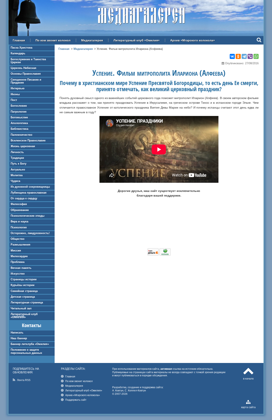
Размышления (20, 244)
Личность (17, 152)
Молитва (17, 175)
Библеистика (19, 128)
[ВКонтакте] (232, 56)
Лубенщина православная (29, 192)
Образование (20, 210)
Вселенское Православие (28, 140)
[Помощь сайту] (159, 254)
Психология (19, 227)
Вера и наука (19, 221)
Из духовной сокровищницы (30, 186)
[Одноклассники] (238, 56)
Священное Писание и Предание (26, 81)
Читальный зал (21, 308)
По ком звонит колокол (53, 40)
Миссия (16, 250)
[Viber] (250, 56)
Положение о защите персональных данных (26, 351)
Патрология (19, 111)
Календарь (18, 53)
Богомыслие (19, 117)
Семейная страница (24, 291)
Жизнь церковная (23, 146)
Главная (19, 40)
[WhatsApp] (256, 56)
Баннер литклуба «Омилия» (30, 344)
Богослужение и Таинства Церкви (28, 61)
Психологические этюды (27, 215)
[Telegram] (244, 56)
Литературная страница (27, 302)
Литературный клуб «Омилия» (136, 40)
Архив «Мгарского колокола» (192, 40)
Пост (14, 100)
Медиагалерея (92, 40)
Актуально (18, 169)
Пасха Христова (21, 47)
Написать (17, 332)
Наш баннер (19, 338)
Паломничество (21, 134)
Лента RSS (23, 380)
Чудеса (15, 181)
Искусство (18, 273)
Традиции (17, 157)
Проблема (17, 262)
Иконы (15, 94)
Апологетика (19, 123)
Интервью (17, 88)
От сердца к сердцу (24, 198)
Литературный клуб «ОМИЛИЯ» (24, 316)
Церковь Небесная (23, 68)
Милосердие (19, 256)
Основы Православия (26, 73)
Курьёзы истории (22, 285)
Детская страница (23, 296)
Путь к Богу (18, 163)
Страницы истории (24, 279)
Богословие (19, 105)
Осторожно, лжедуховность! (30, 233)
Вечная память (21, 267)
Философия (19, 204)
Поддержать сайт (75, 399)
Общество (17, 238)
